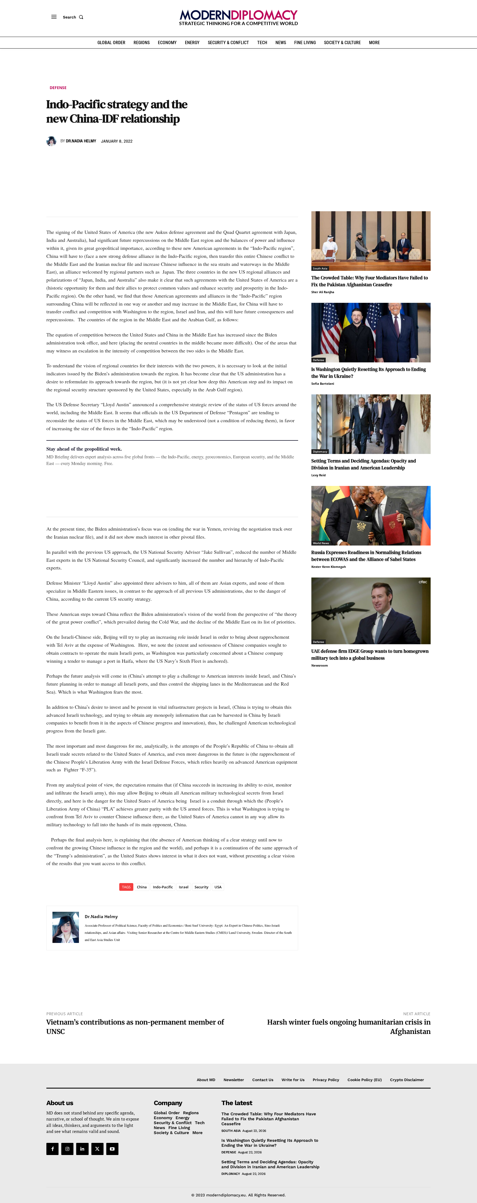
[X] (64, 157)
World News (321, 543)
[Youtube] (112, 1149)
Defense (58, 87)
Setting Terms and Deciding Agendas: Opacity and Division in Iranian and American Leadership (363, 464)
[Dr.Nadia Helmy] (52, 141)
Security (201, 886)
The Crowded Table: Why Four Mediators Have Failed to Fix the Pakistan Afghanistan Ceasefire (369, 281)
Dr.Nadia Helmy (81, 141)
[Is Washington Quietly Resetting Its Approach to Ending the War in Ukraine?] (371, 332)
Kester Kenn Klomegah (328, 567)
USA (218, 886)
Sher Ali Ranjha (322, 292)
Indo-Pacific (163, 886)
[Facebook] (51, 157)
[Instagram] (67, 1149)
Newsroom (319, 665)
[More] (128, 157)
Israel (184, 886)
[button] (74, 17)
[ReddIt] (102, 157)
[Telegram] (115, 157)
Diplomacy (320, 451)
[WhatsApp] (77, 157)
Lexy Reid (318, 475)
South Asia (320, 268)
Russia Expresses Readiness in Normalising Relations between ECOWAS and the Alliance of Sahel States (366, 556)
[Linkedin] (90, 157)
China (142, 886)
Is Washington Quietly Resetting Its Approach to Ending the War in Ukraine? (269, 1143)
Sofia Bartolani (322, 383)
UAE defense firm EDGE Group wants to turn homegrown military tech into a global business (370, 654)
